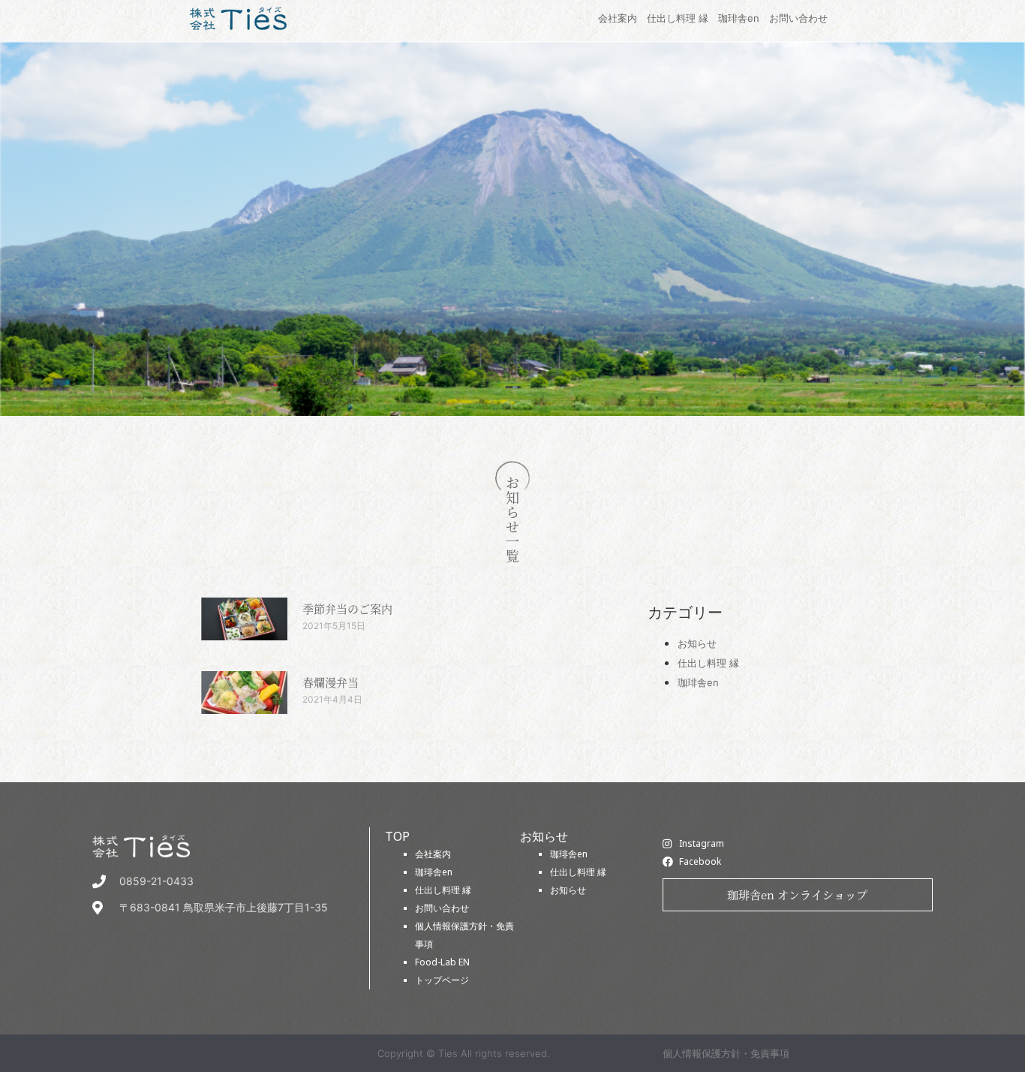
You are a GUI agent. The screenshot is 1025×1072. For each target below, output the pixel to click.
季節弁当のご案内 (347, 608)
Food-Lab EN (442, 962)
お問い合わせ (442, 908)
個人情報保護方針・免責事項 (726, 1053)
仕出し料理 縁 (708, 663)
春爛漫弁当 (330, 682)
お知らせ (697, 643)
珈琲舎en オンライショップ (797, 894)
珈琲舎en (698, 682)
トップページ (442, 980)
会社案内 (433, 854)
